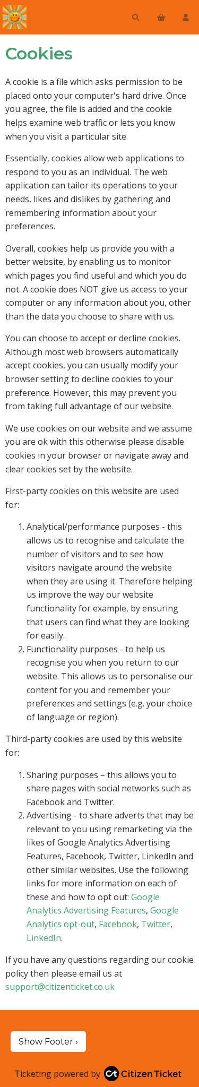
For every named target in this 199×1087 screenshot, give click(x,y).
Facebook (118, 924)
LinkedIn (44, 938)
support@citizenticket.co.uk (60, 987)
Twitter (155, 924)
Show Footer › (48, 1042)
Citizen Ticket (50, 17)
